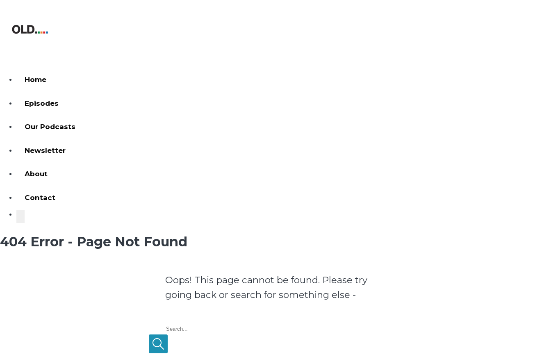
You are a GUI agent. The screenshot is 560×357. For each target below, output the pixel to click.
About (36, 174)
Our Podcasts (50, 127)
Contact (40, 197)
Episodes (42, 103)
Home (35, 79)
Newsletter (45, 150)
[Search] (20, 216)
